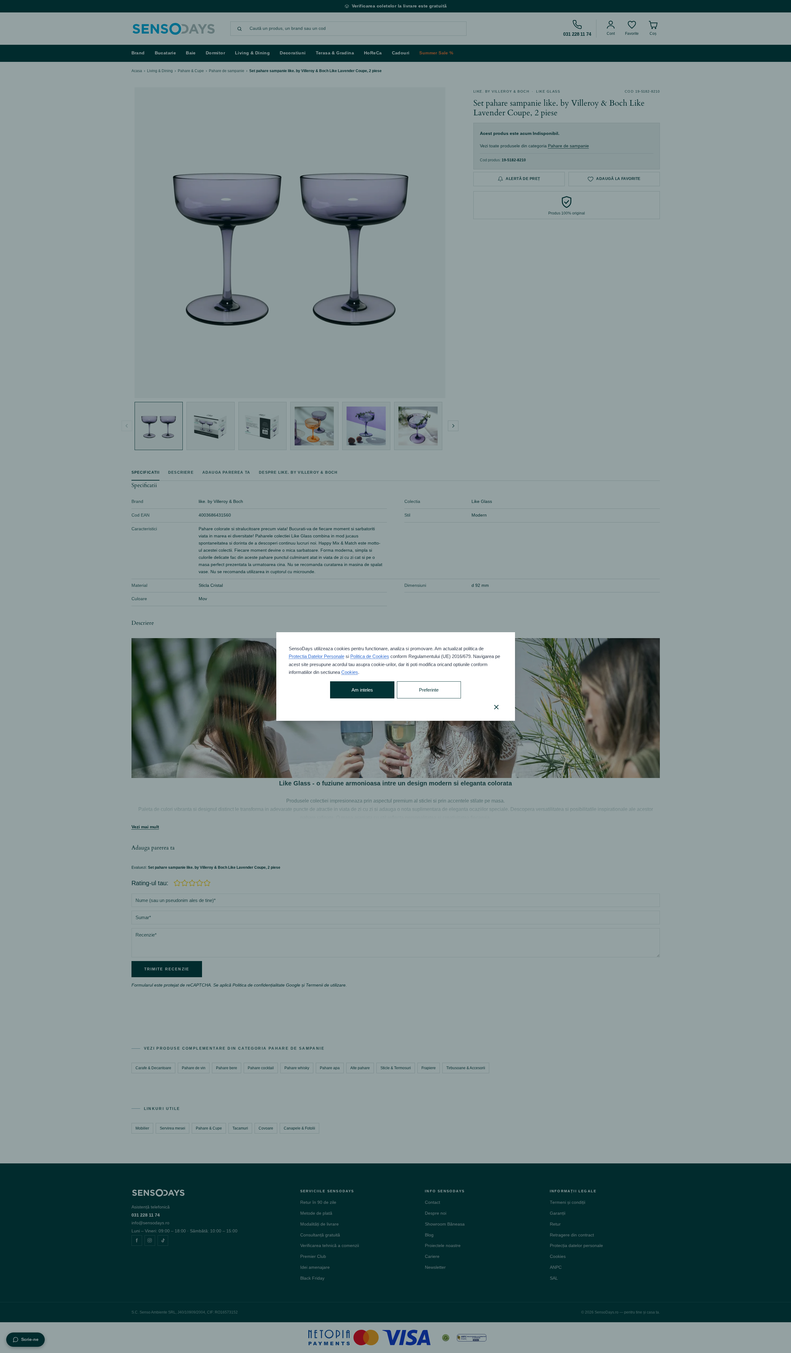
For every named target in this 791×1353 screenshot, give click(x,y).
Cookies (349, 672)
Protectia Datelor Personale (316, 656)
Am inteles (362, 690)
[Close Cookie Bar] (496, 707)
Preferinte (429, 690)
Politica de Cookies (369, 656)
